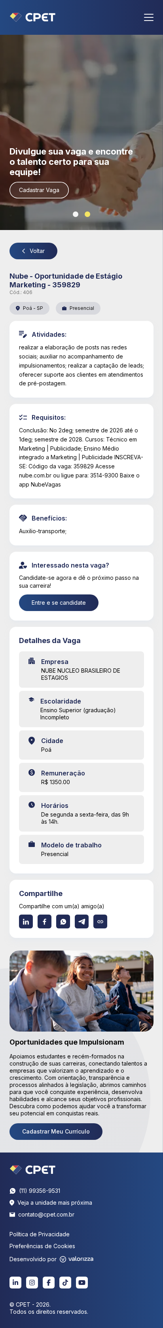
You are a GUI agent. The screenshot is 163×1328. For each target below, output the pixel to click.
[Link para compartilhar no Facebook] (44, 921)
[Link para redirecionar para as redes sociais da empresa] (15, 1282)
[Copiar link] (100, 921)
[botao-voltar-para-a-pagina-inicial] (32, 17)
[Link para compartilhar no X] (82, 921)
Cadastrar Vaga (39, 190)
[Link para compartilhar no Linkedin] (26, 921)
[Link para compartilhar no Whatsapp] (63, 921)
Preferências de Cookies (42, 1246)
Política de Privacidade (39, 1234)
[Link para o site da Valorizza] (76, 1259)
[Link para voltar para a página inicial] (32, 1170)
